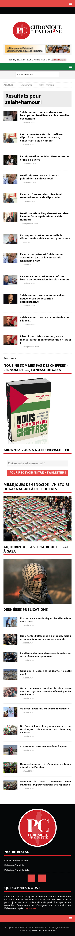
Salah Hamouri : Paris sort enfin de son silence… (44, 319)
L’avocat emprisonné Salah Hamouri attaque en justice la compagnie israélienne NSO (42, 257)
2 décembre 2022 (29, 201)
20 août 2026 (27, 698)
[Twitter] (41, 10)
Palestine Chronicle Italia (16, 870)
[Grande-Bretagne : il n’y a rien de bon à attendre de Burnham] (10, 767)
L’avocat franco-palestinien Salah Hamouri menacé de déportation (41, 196)
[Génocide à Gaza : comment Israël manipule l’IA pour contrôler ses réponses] (10, 785)
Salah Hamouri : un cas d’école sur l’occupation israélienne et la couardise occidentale (45, 115)
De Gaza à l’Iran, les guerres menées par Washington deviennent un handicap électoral (46, 729)
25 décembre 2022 (30, 163)
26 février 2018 (28, 305)
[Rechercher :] (37, 74)
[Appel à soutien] (37, 51)
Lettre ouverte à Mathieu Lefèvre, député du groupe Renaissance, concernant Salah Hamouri (41, 137)
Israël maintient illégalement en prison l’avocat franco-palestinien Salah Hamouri (44, 216)
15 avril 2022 (27, 264)
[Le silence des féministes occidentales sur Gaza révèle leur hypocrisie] (10, 657)
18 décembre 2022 (30, 182)
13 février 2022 (28, 283)
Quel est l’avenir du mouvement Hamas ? (44, 708)
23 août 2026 (27, 625)
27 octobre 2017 (29, 324)
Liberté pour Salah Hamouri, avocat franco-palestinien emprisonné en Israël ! (45, 339)
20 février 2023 (28, 122)
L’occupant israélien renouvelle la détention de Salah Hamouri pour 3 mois (45, 237)
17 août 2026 (27, 788)
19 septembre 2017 (30, 347)
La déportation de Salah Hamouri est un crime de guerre (45, 158)
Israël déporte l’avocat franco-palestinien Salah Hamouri (39, 177)
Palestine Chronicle (14, 865)
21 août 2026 (27, 660)
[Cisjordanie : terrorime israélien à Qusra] (10, 750)
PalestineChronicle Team (43, 930)
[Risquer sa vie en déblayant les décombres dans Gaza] (10, 622)
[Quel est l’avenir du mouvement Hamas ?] (10, 712)
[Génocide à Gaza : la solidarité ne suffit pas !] (10, 674)
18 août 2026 (27, 750)
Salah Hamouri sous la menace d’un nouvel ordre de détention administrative (42, 298)
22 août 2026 (27, 643)
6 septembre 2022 (30, 223)
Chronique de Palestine (16, 860)
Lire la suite (30, 908)
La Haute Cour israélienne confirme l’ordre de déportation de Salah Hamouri (45, 278)
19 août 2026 (27, 736)
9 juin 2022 (27, 242)
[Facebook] (34, 10)
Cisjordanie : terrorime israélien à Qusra (43, 746)
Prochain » (9, 358)
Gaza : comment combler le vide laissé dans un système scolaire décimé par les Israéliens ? (46, 691)
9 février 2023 (28, 144)
